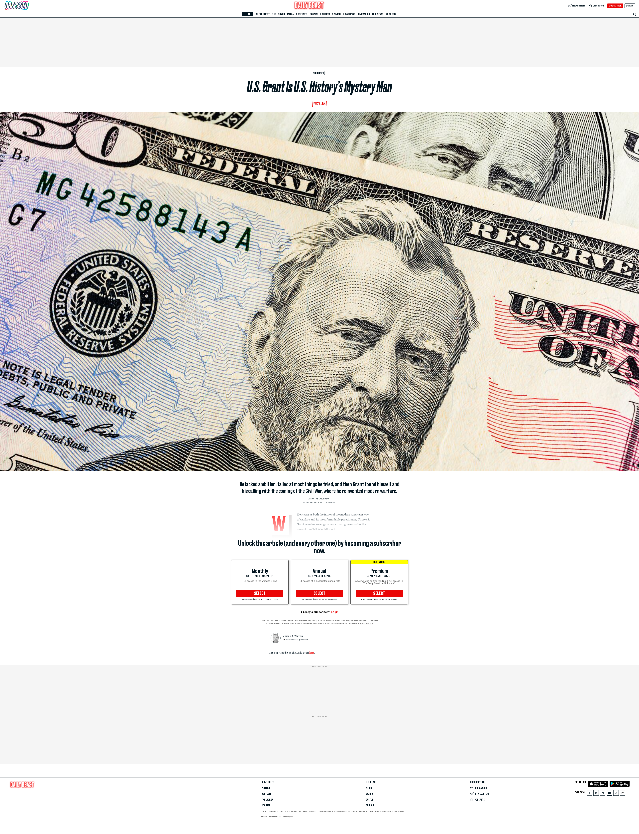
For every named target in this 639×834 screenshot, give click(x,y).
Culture (370, 799)
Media (290, 14)
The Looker (278, 14)
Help (305, 812)
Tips (281, 812)
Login (334, 612)
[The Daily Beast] (309, 6)
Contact (273, 812)
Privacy (313, 812)
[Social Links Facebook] (589, 793)
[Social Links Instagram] (602, 793)
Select (260, 593)
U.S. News (377, 14)
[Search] (634, 14)
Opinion (336, 14)
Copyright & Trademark (392, 812)
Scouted (391, 14)
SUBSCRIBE (615, 5)
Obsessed (301, 14)
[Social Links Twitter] (596, 793)
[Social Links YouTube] (609, 793)
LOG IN (630, 5)
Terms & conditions (369, 812)
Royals (314, 14)
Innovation (363, 14)
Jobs (287, 812)
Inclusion (352, 812)
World (369, 794)
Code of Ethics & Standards (332, 812)
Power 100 (349, 14)
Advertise (296, 812)
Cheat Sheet (262, 14)
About (264, 812)
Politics (325, 14)
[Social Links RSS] (616, 793)
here (311, 652)
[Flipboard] (622, 793)
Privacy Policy (366, 623)
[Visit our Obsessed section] (27, 6)
